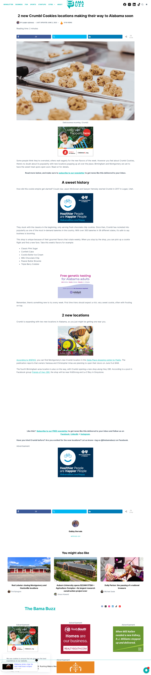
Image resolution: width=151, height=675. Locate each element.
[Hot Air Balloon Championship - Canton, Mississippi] (75, 340)
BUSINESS (19, 4)
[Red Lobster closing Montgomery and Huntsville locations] (29, 569)
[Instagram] (129, 4)
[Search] (142, 4)
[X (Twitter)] (106, 606)
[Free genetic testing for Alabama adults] (75, 283)
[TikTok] (138, 4)
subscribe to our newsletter (72, 173)
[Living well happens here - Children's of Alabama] (75, 141)
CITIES (50, 4)
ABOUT (59, 4)
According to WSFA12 (26, 360)
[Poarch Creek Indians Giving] (75, 667)
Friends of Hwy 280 (41, 372)
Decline (22, 666)
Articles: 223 (75, 536)
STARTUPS (42, 4)
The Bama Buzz (40, 608)
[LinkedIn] (134, 4)
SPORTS (33, 4)
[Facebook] (124, 4)
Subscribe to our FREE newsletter (52, 431)
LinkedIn (74, 434)
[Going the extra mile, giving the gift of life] (128, 639)
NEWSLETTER (8, 4)
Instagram (85, 434)
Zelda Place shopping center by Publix (104, 360)
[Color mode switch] (146, 4)
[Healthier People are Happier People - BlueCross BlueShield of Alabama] (75, 208)
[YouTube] (120, 606)
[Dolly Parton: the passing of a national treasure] (122, 569)
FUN (26, 4)
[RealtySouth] (75, 639)
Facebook (65, 434)
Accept (11, 666)
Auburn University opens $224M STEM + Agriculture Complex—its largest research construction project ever (75, 588)
